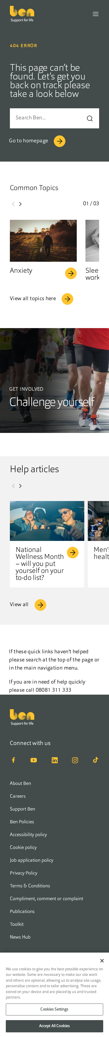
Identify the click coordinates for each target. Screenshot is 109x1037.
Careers (18, 796)
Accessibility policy (28, 835)
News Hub (20, 937)
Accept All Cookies (54, 1026)
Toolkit (17, 924)
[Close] (102, 960)
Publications (22, 911)
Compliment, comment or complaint (46, 899)
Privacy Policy (23, 873)
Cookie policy (23, 847)
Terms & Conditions (30, 886)
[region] (54, 995)
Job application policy (31, 860)
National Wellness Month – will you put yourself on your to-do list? (40, 564)
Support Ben (22, 809)
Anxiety (21, 271)
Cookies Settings (54, 1009)
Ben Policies (22, 822)
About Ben (20, 783)
